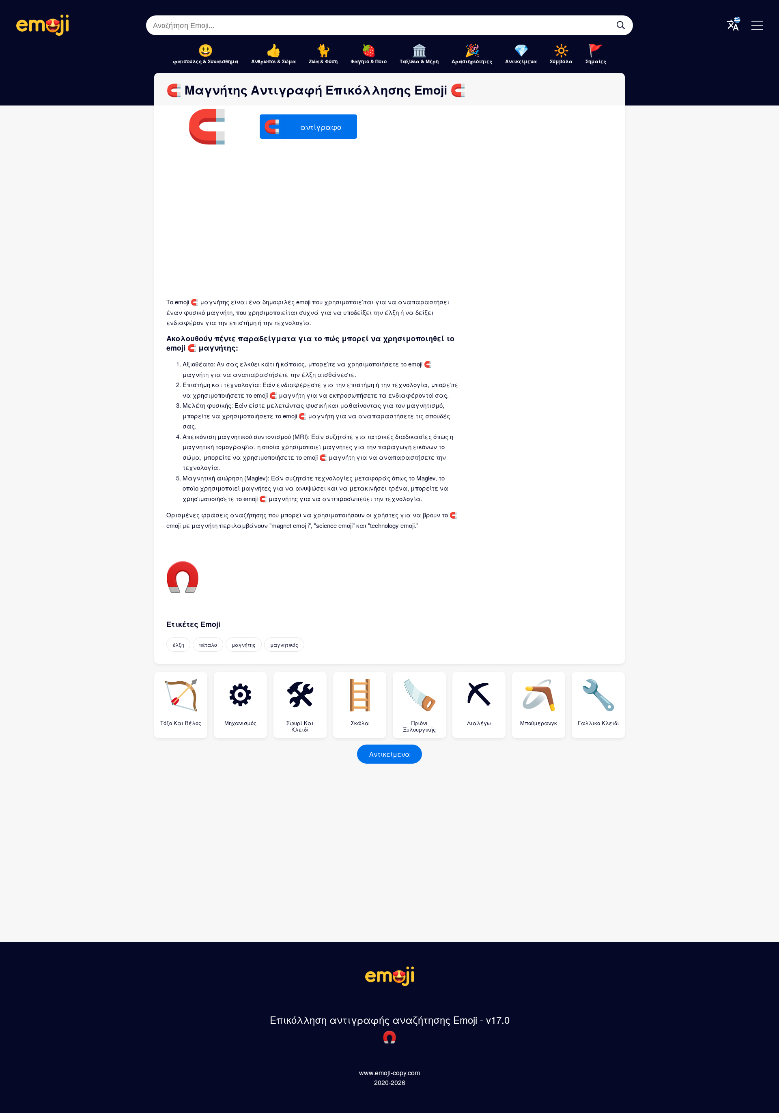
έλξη (178, 644)
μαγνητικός (284, 644)
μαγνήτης (244, 644)
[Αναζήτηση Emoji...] (621, 25)
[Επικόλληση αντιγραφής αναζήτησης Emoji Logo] (389, 983)
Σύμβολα (561, 61)
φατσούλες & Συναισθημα (205, 61)
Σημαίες (595, 61)
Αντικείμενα (521, 61)
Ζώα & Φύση (323, 61)
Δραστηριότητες (472, 61)
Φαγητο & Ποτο (369, 61)
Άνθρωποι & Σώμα (273, 61)
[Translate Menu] (732, 25)
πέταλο (208, 644)
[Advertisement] (312, 213)
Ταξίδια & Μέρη (419, 61)
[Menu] (757, 25)
